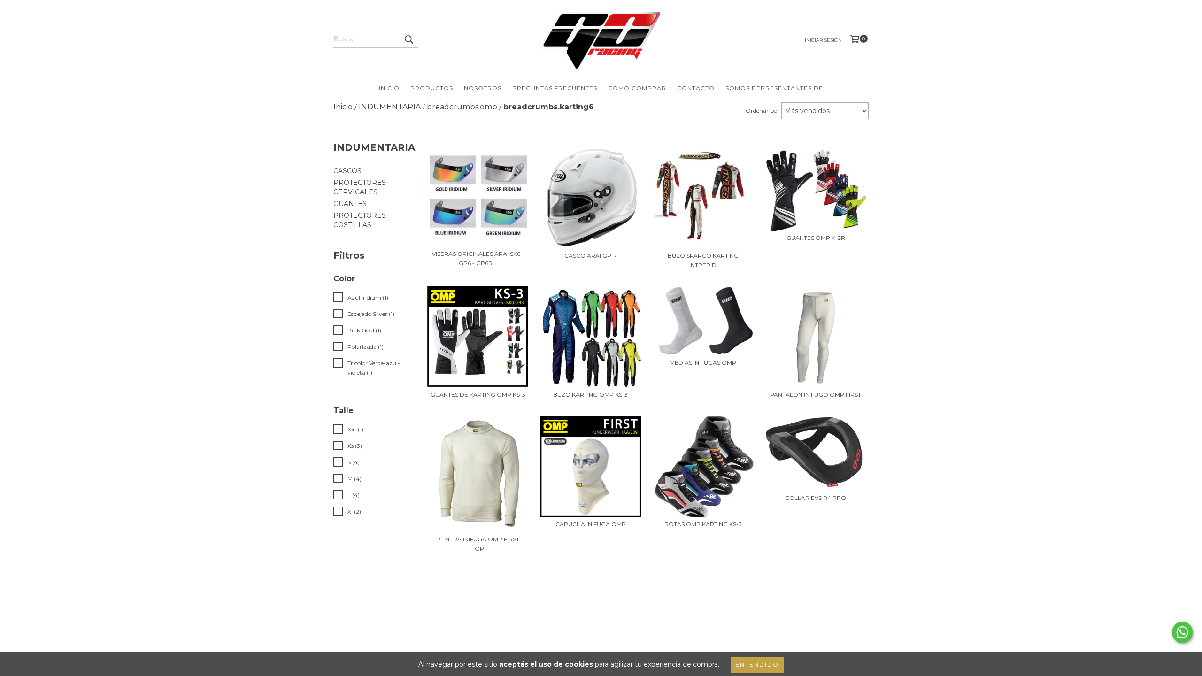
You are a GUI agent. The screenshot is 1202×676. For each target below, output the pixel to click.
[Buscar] (408, 39)
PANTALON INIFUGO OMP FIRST (815, 394)
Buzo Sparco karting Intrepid (703, 260)
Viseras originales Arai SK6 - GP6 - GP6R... (478, 258)
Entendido (757, 664)
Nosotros (482, 88)
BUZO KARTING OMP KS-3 (590, 394)
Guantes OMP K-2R (815, 237)
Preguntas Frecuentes (554, 88)
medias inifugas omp (703, 362)
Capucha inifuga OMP (590, 524)
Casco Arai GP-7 (590, 255)
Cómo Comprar (637, 88)
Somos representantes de (774, 88)
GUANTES (350, 204)
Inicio (389, 88)
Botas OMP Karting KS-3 (703, 524)
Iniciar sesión (823, 40)
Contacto (696, 88)
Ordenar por (762, 110)
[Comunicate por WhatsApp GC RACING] (1182, 632)
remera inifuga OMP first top (477, 544)
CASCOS (347, 171)
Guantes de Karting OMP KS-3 (478, 394)
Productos (431, 88)
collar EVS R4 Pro (815, 497)
